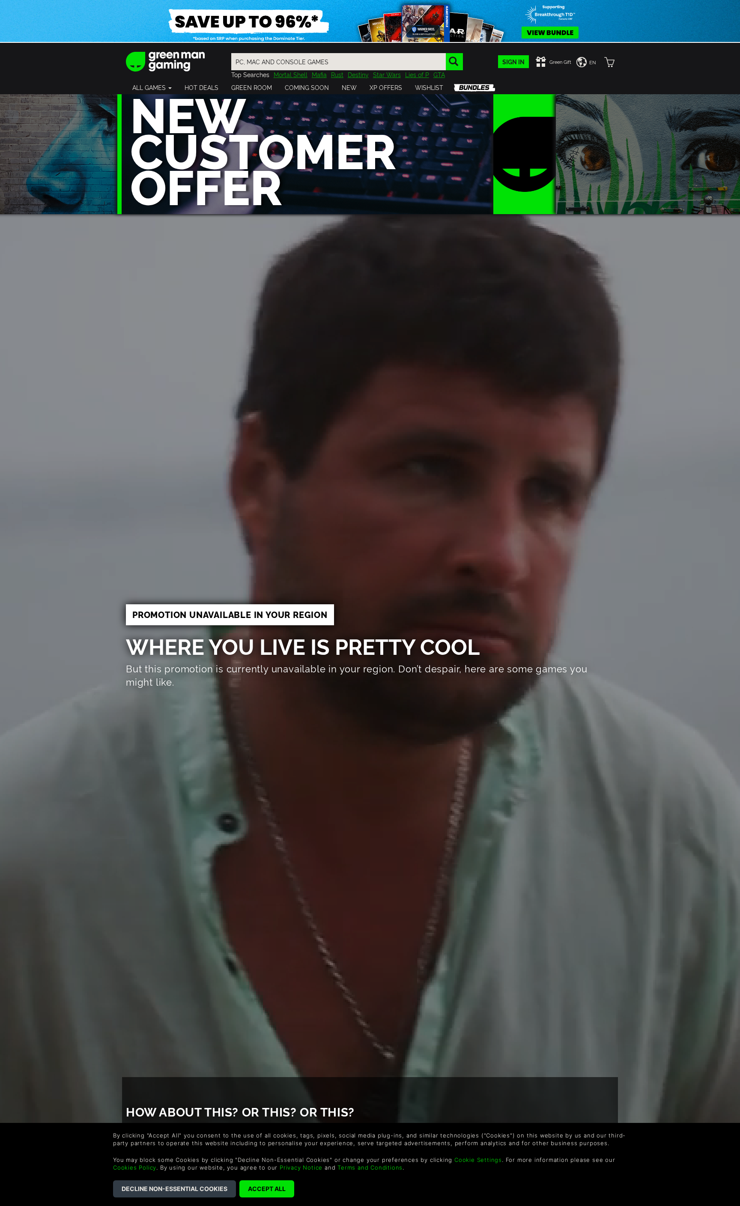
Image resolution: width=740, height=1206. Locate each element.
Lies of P (417, 74)
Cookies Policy (134, 1167)
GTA (439, 74)
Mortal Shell (290, 74)
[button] (152, 87)
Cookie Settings (478, 1159)
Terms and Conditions (370, 1167)
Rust (337, 74)
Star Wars (387, 74)
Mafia (319, 74)
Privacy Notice (301, 1167)
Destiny (358, 74)
